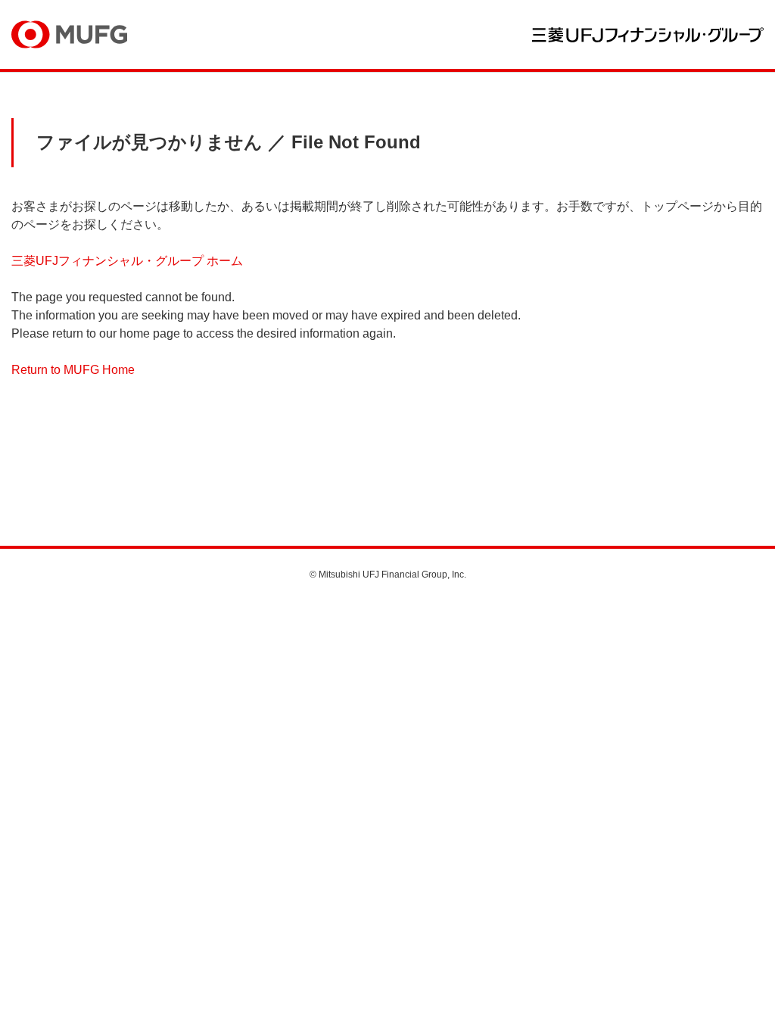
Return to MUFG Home (73, 369)
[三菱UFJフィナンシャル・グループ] (648, 34)
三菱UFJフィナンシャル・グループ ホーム (127, 260)
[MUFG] (69, 34)
